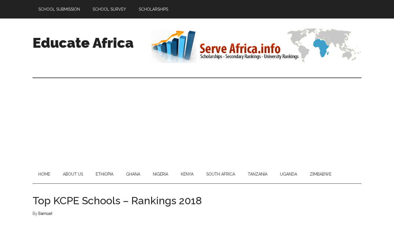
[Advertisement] (197, 121)
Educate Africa (83, 43)
